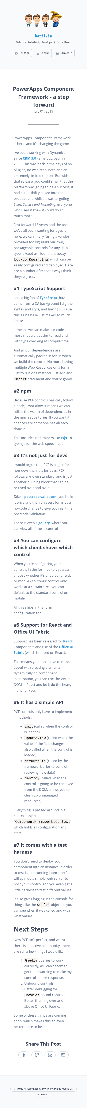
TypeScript (48, 297)
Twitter (24, 53)
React (68, 641)
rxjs (64, 437)
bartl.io (43, 35)
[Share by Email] (63, 1054)
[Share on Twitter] (36, 1054)
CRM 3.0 (29, 158)
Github (45, 53)
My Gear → (43, 1094)
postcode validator (40, 496)
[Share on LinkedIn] (50, 1054)
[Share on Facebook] (23, 1054)
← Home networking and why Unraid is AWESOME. (43, 1088)
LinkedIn (66, 53)
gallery (44, 523)
